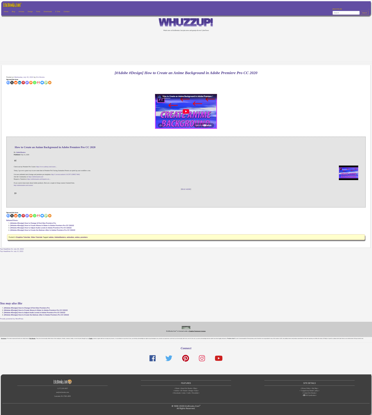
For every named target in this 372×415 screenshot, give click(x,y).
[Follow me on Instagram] (202, 358)
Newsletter (195, 393)
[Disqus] (186, 276)
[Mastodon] (27, 82)
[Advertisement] (186, 46)
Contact (67, 11)
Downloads (48, 11)
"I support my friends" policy (309, 390)
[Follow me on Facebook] (152, 358)
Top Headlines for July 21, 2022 (11, 251)
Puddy (91, 338)
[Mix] (31, 82)
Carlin (189, 393)
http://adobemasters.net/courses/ (23, 185)
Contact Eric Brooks (309, 393)
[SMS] (46, 82)
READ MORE (186, 189)
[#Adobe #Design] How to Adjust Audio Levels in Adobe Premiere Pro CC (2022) (41, 228)
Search (364, 13)
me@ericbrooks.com (62, 392)
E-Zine (57, 11)
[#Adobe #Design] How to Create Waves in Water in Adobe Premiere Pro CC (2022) (42, 225)
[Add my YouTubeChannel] (218, 358)
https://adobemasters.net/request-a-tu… (39, 179)
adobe (51, 237)
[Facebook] (8, 82)
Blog (13, 11)
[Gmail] (38, 82)
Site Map (314, 388)
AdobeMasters (60, 237)
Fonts (38, 11)
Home (6, 11)
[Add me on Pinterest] (185, 358)
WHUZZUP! (186, 23)
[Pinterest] (23, 82)
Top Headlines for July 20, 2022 (12, 249)
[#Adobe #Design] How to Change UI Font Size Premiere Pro (33, 223)
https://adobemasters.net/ (35, 177)
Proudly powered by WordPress (11, 319)
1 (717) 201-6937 (62, 388)
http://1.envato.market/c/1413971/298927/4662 (65, 174)
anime (77, 237)
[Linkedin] (19, 82)
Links (183, 393)
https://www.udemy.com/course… (46, 166)
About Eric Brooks (186, 388)
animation (70, 237)
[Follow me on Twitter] (169, 358)
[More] (49, 82)
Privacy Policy (306, 388)
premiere (84, 237)
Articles (21, 11)
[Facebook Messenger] (42, 82)
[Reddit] (15, 82)
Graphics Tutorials (23, 237)
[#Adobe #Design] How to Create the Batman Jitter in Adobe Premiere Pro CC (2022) (42, 230)
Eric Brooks (40, 77)
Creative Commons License (197, 331)
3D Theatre (183, 390)
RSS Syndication (310, 395)
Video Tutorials (36, 237)
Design (30, 11)
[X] (12, 82)
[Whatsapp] (34, 82)
